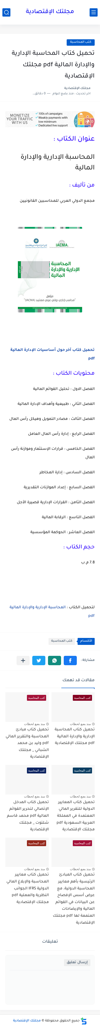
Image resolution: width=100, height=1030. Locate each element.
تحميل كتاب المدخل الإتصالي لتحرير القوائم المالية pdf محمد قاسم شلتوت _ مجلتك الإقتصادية (28, 816)
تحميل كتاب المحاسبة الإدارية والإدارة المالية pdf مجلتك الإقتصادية (75, 737)
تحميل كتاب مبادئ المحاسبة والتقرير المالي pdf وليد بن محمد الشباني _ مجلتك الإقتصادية (27, 743)
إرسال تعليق (77, 963)
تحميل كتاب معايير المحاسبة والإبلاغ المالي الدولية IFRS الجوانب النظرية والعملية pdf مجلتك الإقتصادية (27, 888)
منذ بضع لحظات (80, 724)
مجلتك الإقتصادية (50, 12)
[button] (70, 660)
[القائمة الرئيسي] (94, 12)
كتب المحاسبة (80, 42)
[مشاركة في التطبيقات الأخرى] (23, 660)
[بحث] (6, 12)
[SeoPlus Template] (84, 1021)
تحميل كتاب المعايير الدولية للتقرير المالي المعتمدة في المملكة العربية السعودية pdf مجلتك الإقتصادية (76, 816)
